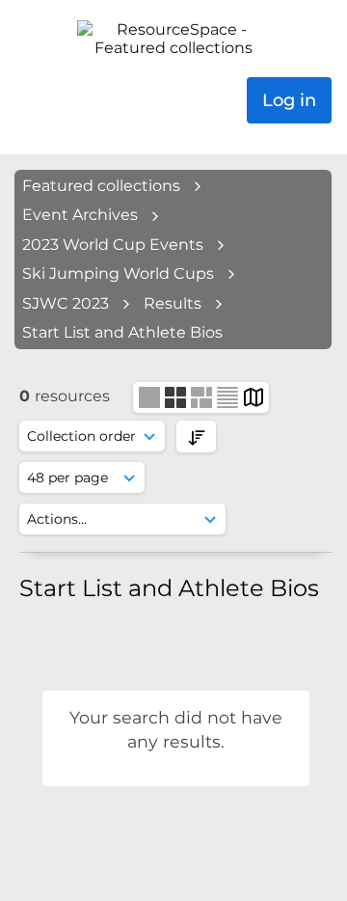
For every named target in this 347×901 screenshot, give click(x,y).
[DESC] (196, 436)
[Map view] (253, 396)
